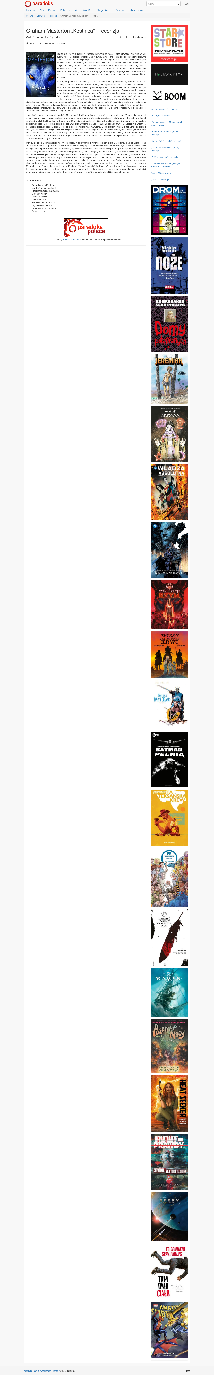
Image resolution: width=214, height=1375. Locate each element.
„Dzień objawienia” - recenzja (164, 108)
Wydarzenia (65, 10)
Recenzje (53, 15)
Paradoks (119, 10)
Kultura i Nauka (136, 10)
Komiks (51, 10)
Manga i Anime (104, 10)
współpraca (45, 1370)
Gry (77, 10)
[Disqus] (86, 285)
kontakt (56, 1370)
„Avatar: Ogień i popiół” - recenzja (166, 140)
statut (36, 1370)
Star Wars (87, 10)
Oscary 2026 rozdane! (161, 173)
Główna (29, 15)
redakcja (28, 1370)
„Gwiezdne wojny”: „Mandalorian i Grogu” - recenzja (166, 123)
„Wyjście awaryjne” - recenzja (164, 157)
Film (42, 10)
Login (187, 3)
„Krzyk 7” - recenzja (160, 179)
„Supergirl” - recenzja (160, 115)
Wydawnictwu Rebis (72, 239)
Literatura (30, 10)
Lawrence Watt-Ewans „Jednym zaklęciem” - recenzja (165, 165)
